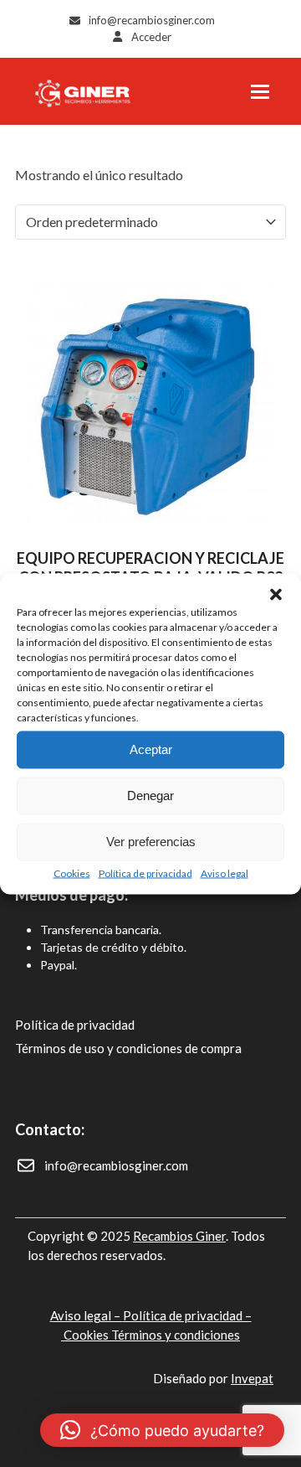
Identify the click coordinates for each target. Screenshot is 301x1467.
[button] (276, 594)
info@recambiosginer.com (152, 20)
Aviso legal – (86, 1315)
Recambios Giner (179, 1235)
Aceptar (151, 749)
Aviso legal (224, 872)
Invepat (252, 1378)
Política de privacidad (145, 872)
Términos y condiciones (175, 1334)
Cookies (72, 872)
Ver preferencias (151, 841)
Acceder (151, 37)
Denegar (150, 795)
